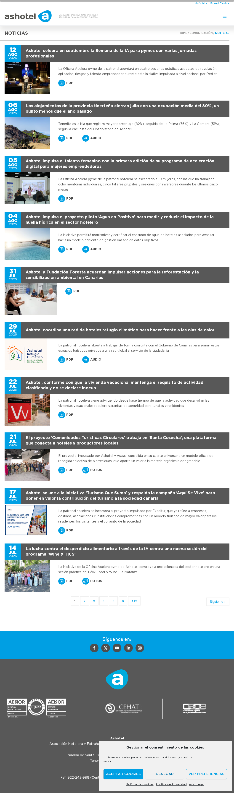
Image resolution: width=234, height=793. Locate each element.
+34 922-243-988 (75, 777)
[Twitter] (105, 648)
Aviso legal (196, 784)
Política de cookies (140, 784)
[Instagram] (140, 648)
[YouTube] (117, 648)
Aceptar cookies (123, 774)
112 (134, 601)
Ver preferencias (206, 774)
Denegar (165, 774)
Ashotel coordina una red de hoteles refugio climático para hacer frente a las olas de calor (120, 330)
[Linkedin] (128, 648)
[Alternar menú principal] (224, 16)
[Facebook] (94, 648)
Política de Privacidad (171, 784)
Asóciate (201, 3)
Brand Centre (219, 3)
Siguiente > (218, 601)
